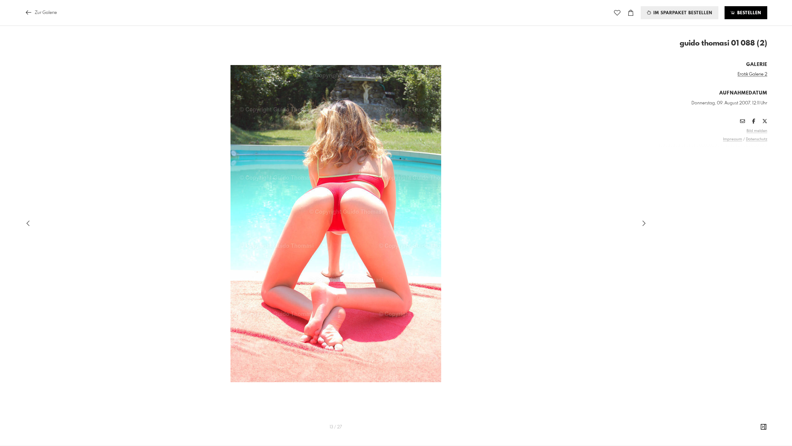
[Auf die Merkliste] (617, 13)
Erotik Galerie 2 (752, 74)
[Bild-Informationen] (763, 427)
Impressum (732, 139)
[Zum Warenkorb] (631, 13)
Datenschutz (756, 139)
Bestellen (748, 13)
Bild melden (757, 131)
